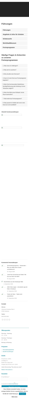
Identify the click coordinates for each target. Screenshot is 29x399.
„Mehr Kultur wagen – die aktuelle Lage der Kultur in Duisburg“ (17, 287)
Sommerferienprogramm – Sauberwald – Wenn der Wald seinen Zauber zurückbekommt (16, 267)
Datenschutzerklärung (13, 383)
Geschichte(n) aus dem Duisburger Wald (13, 281)
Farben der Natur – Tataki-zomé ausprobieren (14, 295)
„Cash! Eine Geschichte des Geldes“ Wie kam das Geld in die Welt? (16, 275)
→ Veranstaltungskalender (7, 349)
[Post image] (3, 267)
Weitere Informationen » (7, 369)
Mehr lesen (14, 396)
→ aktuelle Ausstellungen (7, 351)
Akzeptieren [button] (22, 393)
